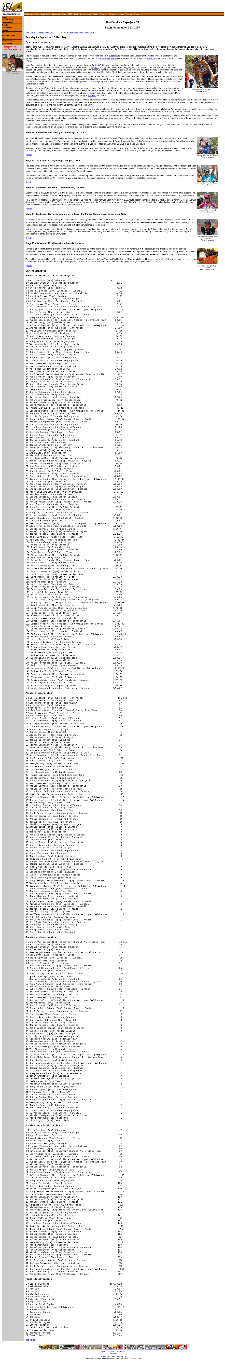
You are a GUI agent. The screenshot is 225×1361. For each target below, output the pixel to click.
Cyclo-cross (85, 14)
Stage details (7, 22)
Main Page (30, 32)
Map (3, 38)
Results (5, 25)
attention (92, 95)
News (42, 14)
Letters (121, 14)
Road (64, 14)
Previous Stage (77, 32)
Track (95, 14)
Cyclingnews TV (31, 14)
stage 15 (151, 58)
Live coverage (8, 20)
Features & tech (8, 35)
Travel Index (121, 1351)
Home (4, 17)
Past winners (7, 41)
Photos (103, 14)
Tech (48, 14)
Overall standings (45, 32)
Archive (111, 1351)
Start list (5, 33)
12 (105, 67)
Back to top (30, 1340)
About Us (113, 1353)
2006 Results (7, 43)
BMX (76, 14)
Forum (137, 14)
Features (56, 14)
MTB (70, 14)
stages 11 (95, 67)
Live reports (7, 27)
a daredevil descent (109, 58)
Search (129, 14)
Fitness (112, 14)
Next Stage (89, 32)
